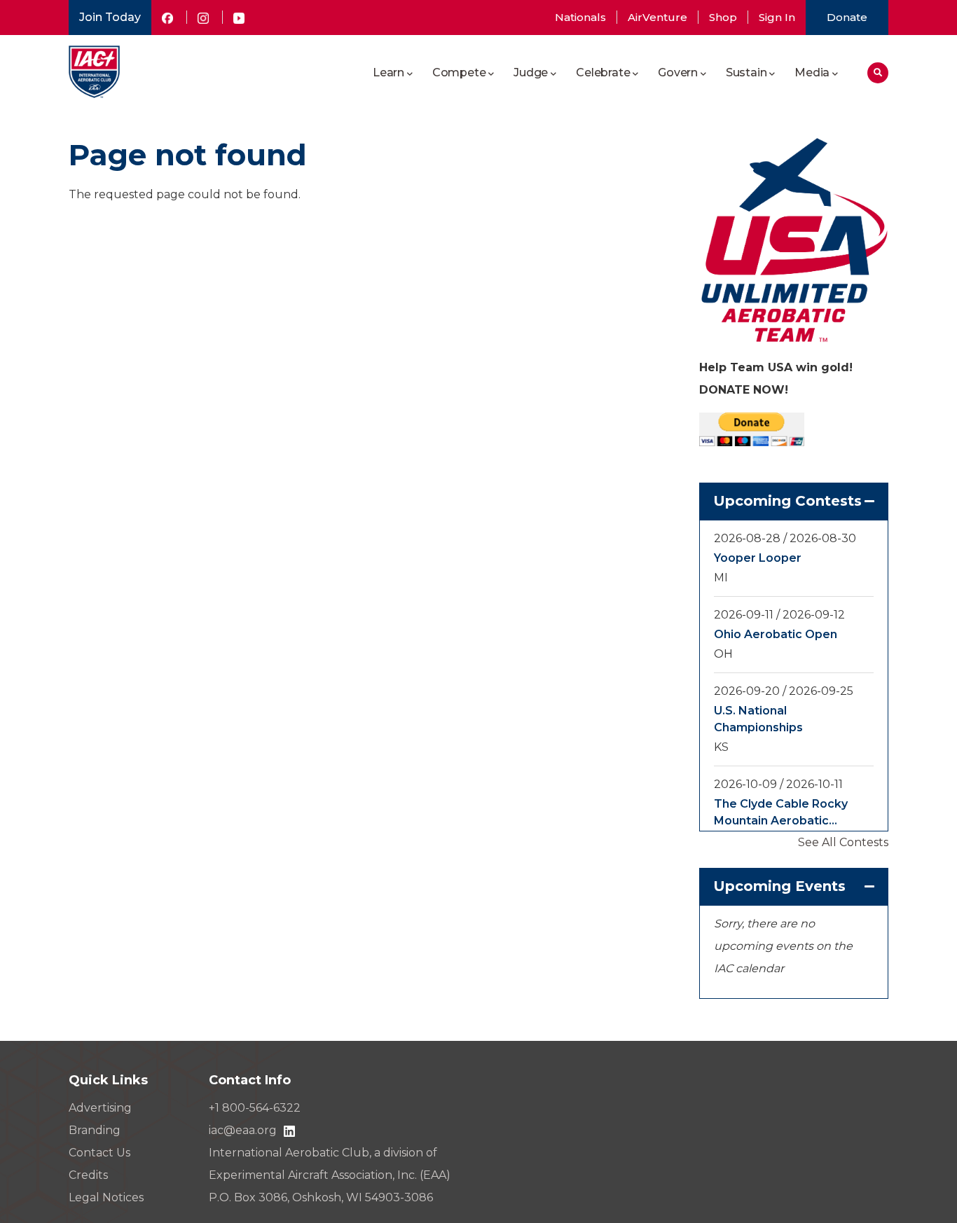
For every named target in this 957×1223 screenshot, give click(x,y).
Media (811, 72)
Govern (678, 72)
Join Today (110, 17)
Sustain (746, 72)
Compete (459, 72)
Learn (388, 72)
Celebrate (603, 72)
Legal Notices (106, 1197)
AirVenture (657, 17)
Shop (723, 17)
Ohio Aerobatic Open (775, 634)
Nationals (580, 17)
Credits (88, 1175)
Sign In (777, 17)
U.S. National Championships (758, 719)
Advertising (100, 1107)
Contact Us (99, 1152)
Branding (95, 1130)
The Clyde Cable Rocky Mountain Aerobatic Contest (781, 813)
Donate (847, 17)
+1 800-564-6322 (255, 1107)
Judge (531, 72)
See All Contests (843, 842)
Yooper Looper (757, 558)
